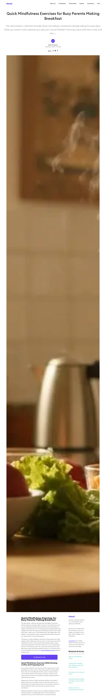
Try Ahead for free (39, 657)
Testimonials (72, 3)
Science (81, 3)
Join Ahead (72, 641)
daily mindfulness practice (48, 650)
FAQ (98, 3)
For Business (62, 3)
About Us (53, 3)
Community (90, 3)
